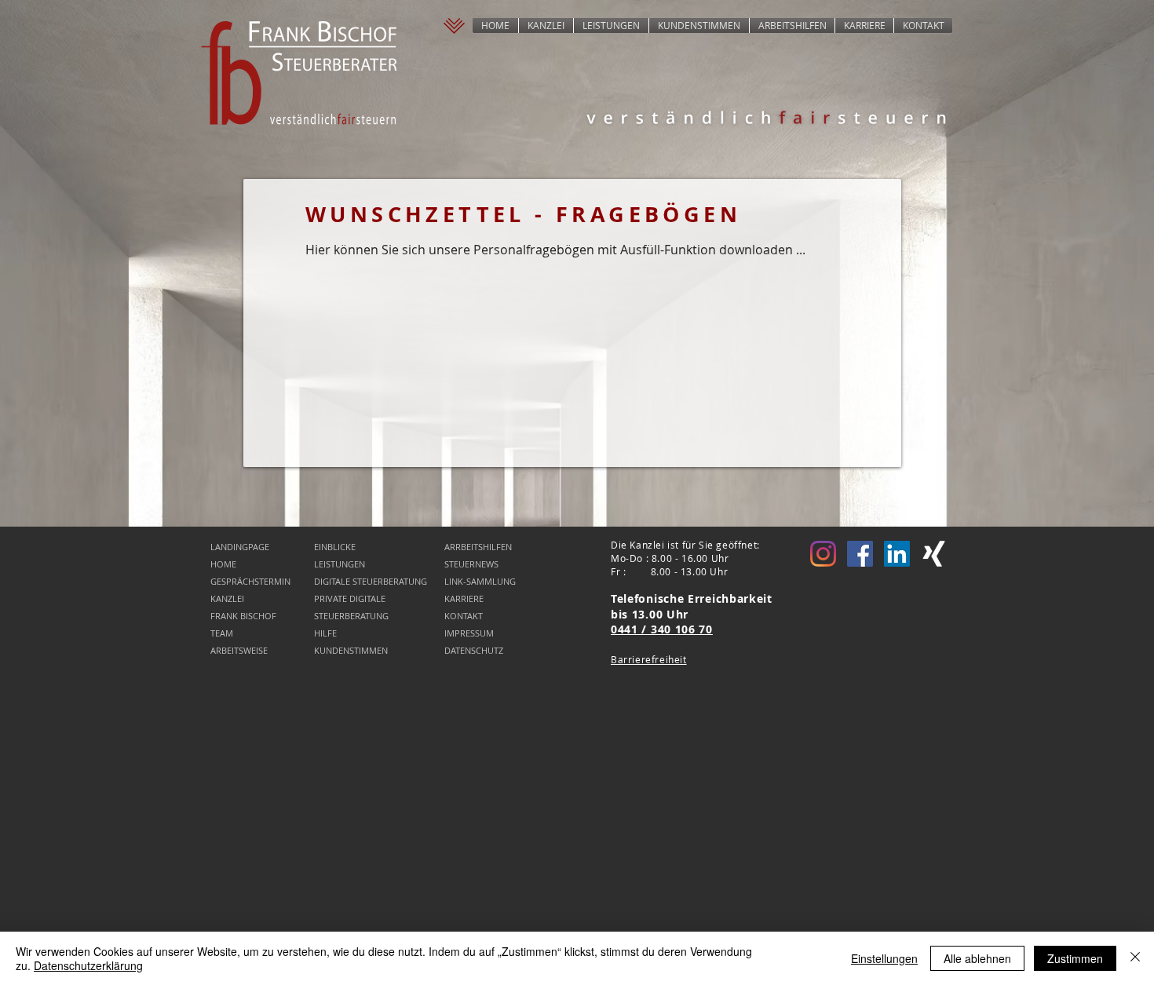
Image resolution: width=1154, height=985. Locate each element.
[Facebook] (860, 554)
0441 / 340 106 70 (662, 629)
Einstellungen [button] (884, 958)
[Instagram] (823, 554)
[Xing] (934, 554)
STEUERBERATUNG (351, 616)
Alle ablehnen (977, 958)
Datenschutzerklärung (88, 965)
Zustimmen (1075, 958)
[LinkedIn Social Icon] (897, 554)
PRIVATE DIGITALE (349, 598)
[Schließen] (1135, 958)
